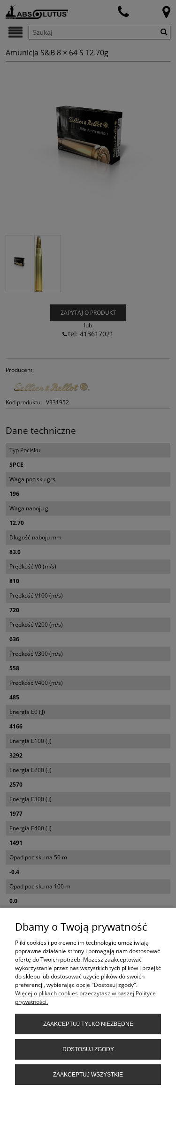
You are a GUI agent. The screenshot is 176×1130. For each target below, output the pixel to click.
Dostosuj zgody (88, 1049)
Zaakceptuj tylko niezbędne (88, 1024)
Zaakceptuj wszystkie (88, 1074)
